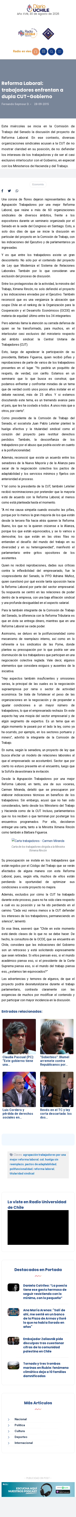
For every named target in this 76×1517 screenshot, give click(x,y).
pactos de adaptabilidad (40, 1164)
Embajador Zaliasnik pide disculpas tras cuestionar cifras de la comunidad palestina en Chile (43, 1345)
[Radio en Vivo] (35, 51)
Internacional (24, 1443)
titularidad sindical (22, 1173)
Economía (38, 184)
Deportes (21, 1437)
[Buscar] (51, 51)
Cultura (20, 1431)
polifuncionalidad (21, 1169)
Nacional (21, 1419)
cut (42, 1159)
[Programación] (43, 51)
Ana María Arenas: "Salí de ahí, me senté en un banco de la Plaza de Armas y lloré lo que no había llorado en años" (44, 1318)
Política (20, 1425)
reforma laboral (44, 1169)
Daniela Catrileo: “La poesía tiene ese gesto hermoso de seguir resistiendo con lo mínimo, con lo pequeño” (45, 1291)
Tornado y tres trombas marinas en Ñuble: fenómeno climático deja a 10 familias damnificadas (46, 1369)
